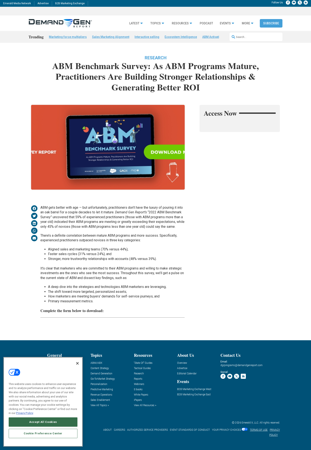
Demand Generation (101, 373)
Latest (134, 23)
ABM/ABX (96, 363)
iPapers (138, 400)
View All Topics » (100, 405)
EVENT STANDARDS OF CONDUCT (190, 429)
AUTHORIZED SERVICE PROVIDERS (147, 429)
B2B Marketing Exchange (70, 3)
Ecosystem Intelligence (181, 37)
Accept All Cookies (43, 422)
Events (225, 23)
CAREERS (119, 429)
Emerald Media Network (17, 3)
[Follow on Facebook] (288, 2)
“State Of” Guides (143, 363)
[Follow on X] (300, 2)
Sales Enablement (100, 400)
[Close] (77, 363)
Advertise (43, 3)
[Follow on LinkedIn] (306, 2)
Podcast (206, 23)
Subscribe (271, 23)
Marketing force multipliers (68, 37)
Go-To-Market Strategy (103, 379)
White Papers (141, 394)
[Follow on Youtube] (294, 2)
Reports (138, 379)
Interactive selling (147, 37)
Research (156, 57)
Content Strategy (100, 368)
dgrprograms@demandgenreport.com (241, 365)
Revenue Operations (101, 394)
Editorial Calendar (187, 373)
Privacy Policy (24, 413)
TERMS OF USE (259, 429)
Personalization (99, 384)
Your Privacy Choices (226, 429)
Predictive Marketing (102, 389)
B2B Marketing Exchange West (194, 389)
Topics (155, 23)
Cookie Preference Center (43, 433)
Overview (182, 363)
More (246, 23)
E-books (138, 389)
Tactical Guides (142, 368)
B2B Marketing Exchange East (194, 394)
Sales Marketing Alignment (110, 37)
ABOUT (107, 429)
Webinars (139, 384)
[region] (43, 402)
